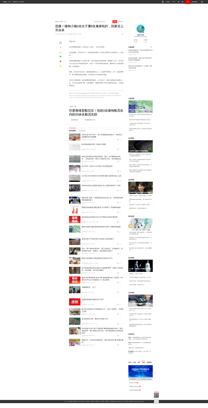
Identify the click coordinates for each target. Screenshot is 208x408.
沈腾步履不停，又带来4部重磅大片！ (138, 208)
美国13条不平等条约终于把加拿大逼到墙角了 (98, 239)
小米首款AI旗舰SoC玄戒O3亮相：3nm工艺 (140, 277)
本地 (134, 362)
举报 (122, 34)
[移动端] (163, 1)
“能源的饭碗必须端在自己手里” (93, 299)
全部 (151, 46)
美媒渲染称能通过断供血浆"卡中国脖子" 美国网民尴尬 (101, 207)
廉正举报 (126, 401)
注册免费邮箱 (194, 1)
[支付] (179, 1)
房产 (139, 362)
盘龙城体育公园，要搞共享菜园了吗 (95, 319)
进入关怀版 (21, 1)
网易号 (61, 21)
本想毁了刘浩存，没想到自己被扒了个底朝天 (140, 195)
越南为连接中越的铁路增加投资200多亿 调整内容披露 (101, 227)
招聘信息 (97, 401)
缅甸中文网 (73, 34)
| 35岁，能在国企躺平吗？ (136, 347)
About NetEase (81, 401)
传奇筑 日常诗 (132, 382)
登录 (188, 1)
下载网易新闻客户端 (89, 120)
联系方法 (92, 401)
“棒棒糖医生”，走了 (89, 287)
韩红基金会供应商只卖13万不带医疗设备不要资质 (100, 217)
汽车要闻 (131, 293)
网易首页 (5, 1)
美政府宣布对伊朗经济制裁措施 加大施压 (139, 119)
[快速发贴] (60, 43)
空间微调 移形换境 (134, 390)
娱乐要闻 (131, 180)
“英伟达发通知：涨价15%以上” (137, 284)
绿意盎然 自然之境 (134, 386)
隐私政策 (107, 401)
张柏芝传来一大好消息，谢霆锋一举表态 (139, 204)
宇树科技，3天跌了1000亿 (136, 273)
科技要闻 (131, 258)
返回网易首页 (74, 120)
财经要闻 (131, 216)
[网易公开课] (168, 1)
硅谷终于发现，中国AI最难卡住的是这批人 (140, 281)
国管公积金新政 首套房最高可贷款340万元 (97, 258)
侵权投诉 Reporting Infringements (136, 401)
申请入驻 (121, 21)
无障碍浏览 (15, 1)
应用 (9, 1)
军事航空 (149, 362)
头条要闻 (131, 98)
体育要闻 (131, 138)
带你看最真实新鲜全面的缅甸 (140, 36)
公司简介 (88, 401)
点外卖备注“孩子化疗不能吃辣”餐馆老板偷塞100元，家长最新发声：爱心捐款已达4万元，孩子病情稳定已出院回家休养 (102, 331)
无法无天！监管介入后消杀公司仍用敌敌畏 (97, 166)
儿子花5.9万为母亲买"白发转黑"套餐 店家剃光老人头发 (101, 176)
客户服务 (102, 401)
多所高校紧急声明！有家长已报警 (94, 144)
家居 (143, 362)
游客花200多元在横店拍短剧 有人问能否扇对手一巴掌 (101, 185)
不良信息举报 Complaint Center (117, 401)
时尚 (130, 362)
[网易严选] (174, 1)
